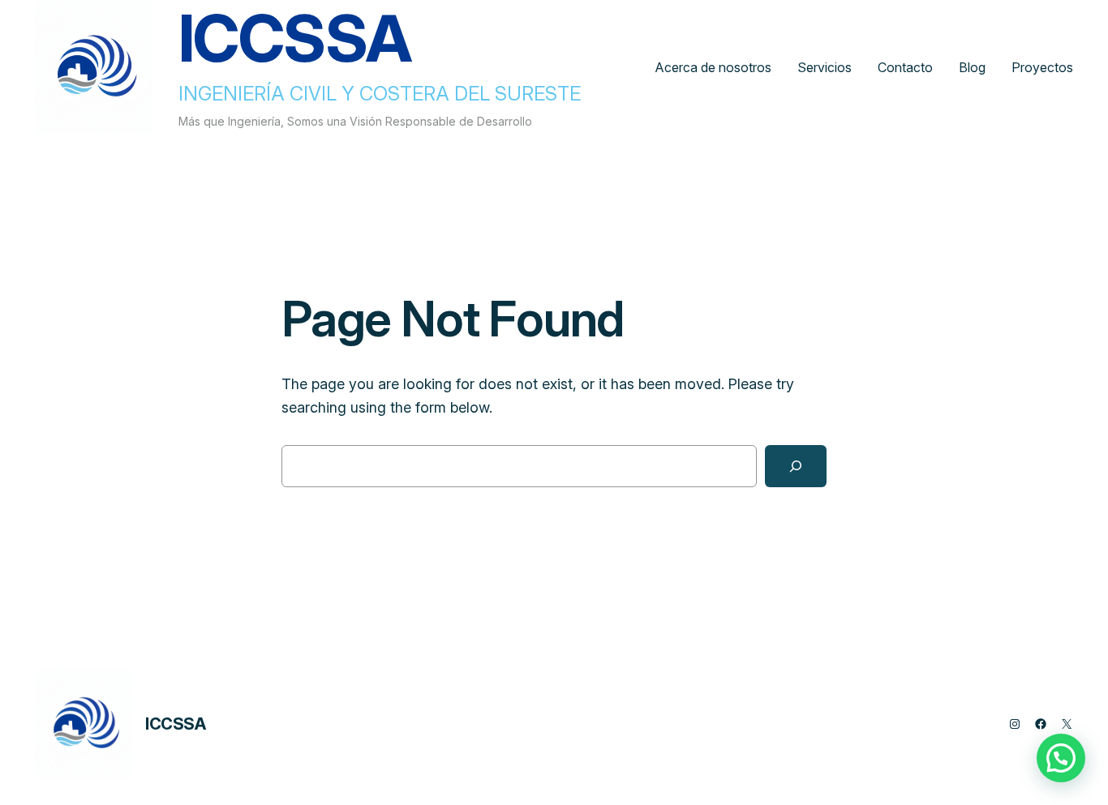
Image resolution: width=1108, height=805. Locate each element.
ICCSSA (175, 724)
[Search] (796, 466)
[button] (1061, 758)
